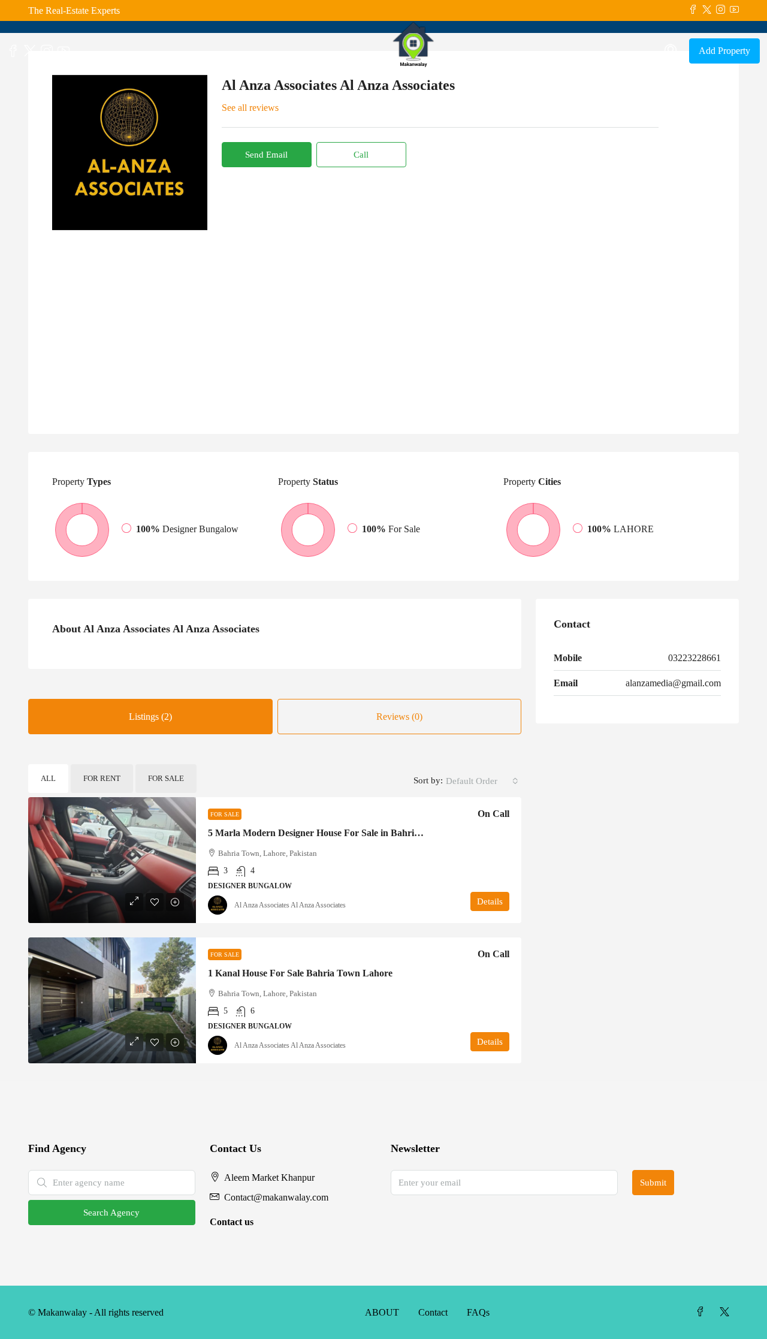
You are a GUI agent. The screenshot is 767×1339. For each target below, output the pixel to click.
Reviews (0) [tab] (399, 716)
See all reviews (250, 107)
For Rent (101, 778)
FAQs (478, 1312)
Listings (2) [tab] (150, 716)
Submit (653, 1182)
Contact (433, 1312)
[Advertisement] (383, 320)
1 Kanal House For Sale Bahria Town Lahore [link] (300, 973)
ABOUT (382, 1312)
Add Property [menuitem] (724, 51)
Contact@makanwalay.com (276, 1197)
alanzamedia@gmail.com (673, 683)
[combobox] (482, 781)
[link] (112, 860)
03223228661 (694, 658)
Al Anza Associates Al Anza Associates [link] (290, 905)
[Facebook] (703, 1312)
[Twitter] (727, 1312)
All (48, 778)
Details (490, 901)
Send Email (266, 154)
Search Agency (111, 1212)
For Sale (166, 778)
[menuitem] (670, 51)
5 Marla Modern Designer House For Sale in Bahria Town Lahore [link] (342, 833)
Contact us (231, 1222)
